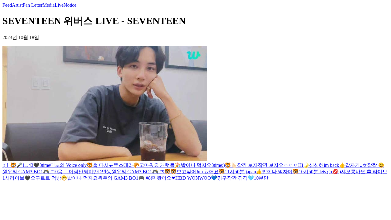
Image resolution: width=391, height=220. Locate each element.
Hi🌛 (303, 165)
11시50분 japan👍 (243, 171)
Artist (17, 5)
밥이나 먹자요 (196, 165)
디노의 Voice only (68, 165)
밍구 (222, 178)
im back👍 (334, 165)
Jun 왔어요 (207, 171)
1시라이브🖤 (16, 178)
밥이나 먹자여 (277, 171)
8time (44, 165)
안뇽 (106, 171)
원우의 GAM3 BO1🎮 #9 (137, 171)
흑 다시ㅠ (103, 165)
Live (59, 5)
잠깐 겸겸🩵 (240, 178)
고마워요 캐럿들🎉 (160, 165)
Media (48, 5)
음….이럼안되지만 (78, 171)
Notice (70, 5)
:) (3, 165)
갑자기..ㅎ (356, 165)
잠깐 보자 (247, 165)
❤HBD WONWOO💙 (194, 178)
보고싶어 (186, 171)
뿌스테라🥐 (126, 165)
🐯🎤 (16, 165)
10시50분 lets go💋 (318, 171)
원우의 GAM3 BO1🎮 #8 (124, 178)
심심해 (316, 165)
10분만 (261, 178)
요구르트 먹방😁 (49, 178)
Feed (7, 5)
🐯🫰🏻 (231, 165)
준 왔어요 (161, 178)
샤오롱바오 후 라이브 (364, 171)
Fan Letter (32, 5)
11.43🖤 (30, 165)
